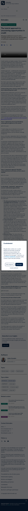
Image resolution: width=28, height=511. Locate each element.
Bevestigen (19, 264)
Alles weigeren (9, 264)
